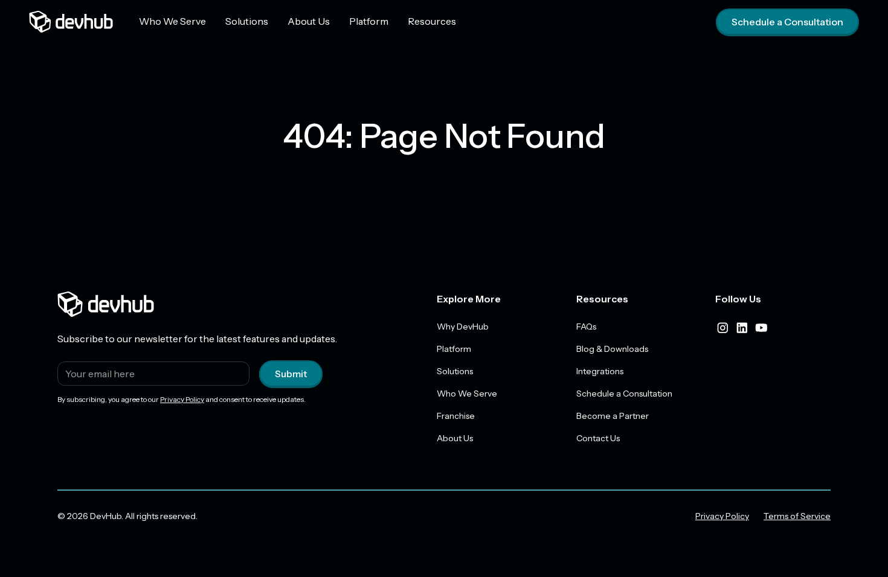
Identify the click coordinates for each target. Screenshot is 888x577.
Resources (432, 21)
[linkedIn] (742, 328)
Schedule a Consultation (787, 22)
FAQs (586, 326)
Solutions (246, 21)
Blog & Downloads (612, 348)
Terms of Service (797, 516)
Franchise (456, 415)
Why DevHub (463, 326)
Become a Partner (612, 415)
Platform (368, 21)
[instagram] (722, 328)
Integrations (599, 371)
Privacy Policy (182, 399)
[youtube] (761, 328)
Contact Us (598, 438)
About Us (309, 21)
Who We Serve (172, 21)
